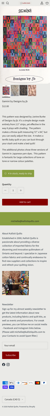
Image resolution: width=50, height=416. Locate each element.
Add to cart (25, 202)
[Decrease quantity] (5, 190)
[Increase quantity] (21, 190)
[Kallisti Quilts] (25, 3)
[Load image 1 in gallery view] (25, 45)
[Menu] (3, 3)
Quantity (6, 184)
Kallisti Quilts (13, 406)
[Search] (9, 3)
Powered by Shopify (27, 406)
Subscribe (11, 355)
